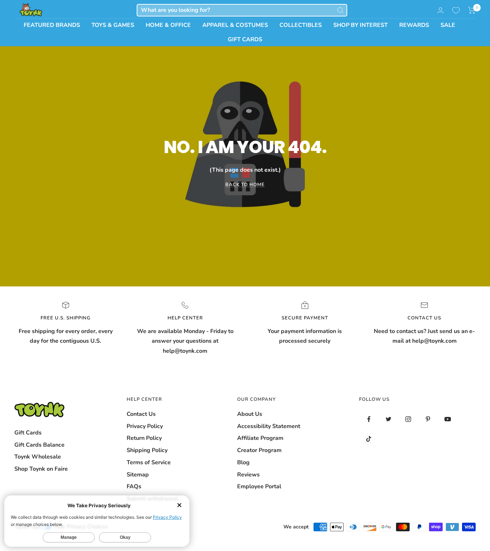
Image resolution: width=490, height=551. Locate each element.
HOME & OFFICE (168, 25)
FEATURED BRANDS (52, 25)
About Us (249, 414)
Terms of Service (149, 462)
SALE (447, 25)
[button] (472, 10)
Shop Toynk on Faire (41, 469)
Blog (243, 462)
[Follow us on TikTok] (369, 439)
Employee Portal (259, 486)
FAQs (134, 486)
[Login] (440, 10)
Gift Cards (28, 433)
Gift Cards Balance (39, 445)
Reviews (248, 475)
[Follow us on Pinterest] (428, 419)
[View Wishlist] (456, 10)
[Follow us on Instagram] (408, 419)
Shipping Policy (147, 450)
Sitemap (138, 475)
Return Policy (144, 438)
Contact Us (141, 414)
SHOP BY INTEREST (360, 25)
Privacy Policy (145, 426)
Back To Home (245, 184)
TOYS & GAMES (112, 25)
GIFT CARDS (245, 39)
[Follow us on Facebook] (369, 419)
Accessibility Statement (268, 426)
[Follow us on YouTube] (448, 419)
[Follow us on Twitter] (389, 419)
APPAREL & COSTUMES (235, 25)
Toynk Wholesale (37, 457)
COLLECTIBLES (300, 25)
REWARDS (414, 25)
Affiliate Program (260, 438)
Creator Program (259, 450)
